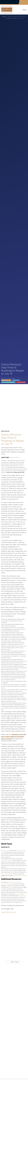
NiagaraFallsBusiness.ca (8, 912)
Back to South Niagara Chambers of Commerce (6, 2)
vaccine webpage (19, 894)
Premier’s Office (15, 457)
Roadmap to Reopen (6, 860)
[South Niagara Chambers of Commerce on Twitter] (24, 2)
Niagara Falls (15, 380)
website (10, 887)
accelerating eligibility (6, 873)
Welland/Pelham (21, 382)
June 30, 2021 (6, 850)
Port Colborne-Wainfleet (8, 382)
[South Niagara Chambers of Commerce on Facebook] (21, 2)
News (4, 16)
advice (21, 718)
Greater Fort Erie (6, 380)
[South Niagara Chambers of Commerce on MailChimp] (26, 2)
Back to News (14, 962)
